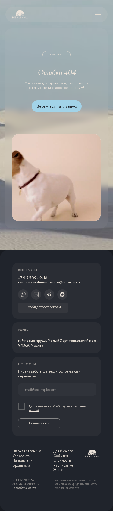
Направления (23, 460)
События (60, 456)
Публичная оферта (66, 487)
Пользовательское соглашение (74, 480)
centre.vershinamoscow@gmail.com (49, 282)
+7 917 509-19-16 (32, 278)
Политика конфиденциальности (75, 484)
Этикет (59, 470)
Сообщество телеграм (43, 307)
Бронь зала (21, 465)
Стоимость (62, 460)
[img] (20, 14)
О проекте (21, 456)
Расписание (63, 465)
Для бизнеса (63, 451)
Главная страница (27, 451)
